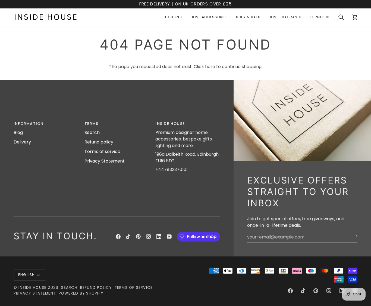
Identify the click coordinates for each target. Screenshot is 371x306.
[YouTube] (169, 236)
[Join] (352, 236)
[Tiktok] (128, 236)
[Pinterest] (138, 236)
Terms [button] (91, 123)
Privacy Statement (104, 161)
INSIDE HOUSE (32, 287)
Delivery (22, 142)
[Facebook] (118, 236)
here (210, 66)
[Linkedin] (158, 236)
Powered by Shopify (81, 293)
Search (92, 132)
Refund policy (98, 142)
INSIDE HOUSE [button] (170, 123)
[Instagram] (148, 236)
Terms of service (102, 151)
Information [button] (29, 123)
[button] (174, 17)
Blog (18, 132)
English (26, 274)
